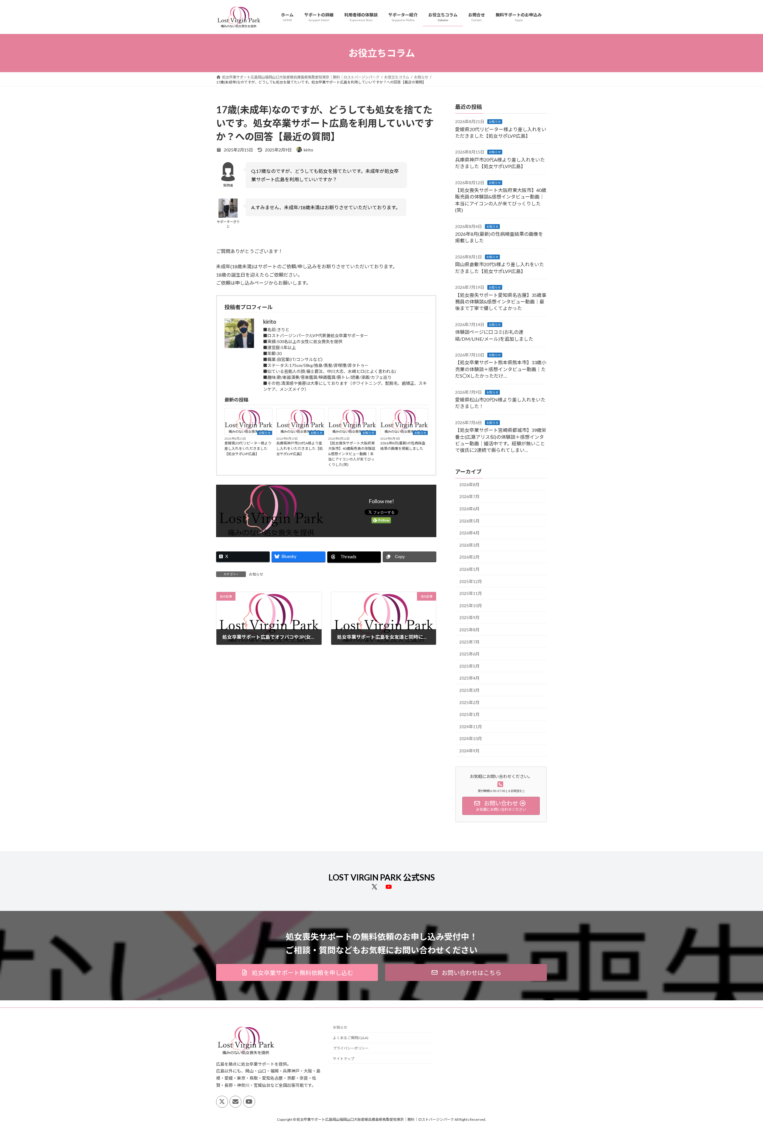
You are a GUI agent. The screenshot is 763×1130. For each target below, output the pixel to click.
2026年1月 (469, 569)
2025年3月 (469, 690)
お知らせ (265, 433)
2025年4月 (469, 678)
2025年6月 (469, 654)
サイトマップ (343, 1058)
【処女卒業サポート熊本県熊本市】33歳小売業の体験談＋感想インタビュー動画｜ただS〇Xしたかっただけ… (500, 369)
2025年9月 (469, 617)
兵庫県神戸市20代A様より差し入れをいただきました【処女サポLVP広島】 (299, 448)
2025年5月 (469, 666)
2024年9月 (469, 750)
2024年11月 (470, 726)
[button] (297, 972)
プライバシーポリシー (351, 1048)
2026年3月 (469, 545)
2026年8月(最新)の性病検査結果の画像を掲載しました (402, 446)
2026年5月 (469, 520)
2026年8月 (469, 484)
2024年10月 (470, 738)
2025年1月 (469, 714)
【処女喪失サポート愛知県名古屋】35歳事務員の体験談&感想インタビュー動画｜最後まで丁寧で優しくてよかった (500, 301)
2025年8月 (469, 629)
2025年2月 (469, 702)
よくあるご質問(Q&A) (350, 1038)
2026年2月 (469, 557)
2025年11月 (470, 593)
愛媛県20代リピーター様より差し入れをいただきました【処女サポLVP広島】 (248, 448)
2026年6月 (469, 508)
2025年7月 (469, 641)
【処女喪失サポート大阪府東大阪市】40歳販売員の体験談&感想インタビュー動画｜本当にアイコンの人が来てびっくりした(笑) (351, 454)
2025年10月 (470, 605)
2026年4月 (469, 533)
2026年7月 (469, 496)
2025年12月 (470, 581)
